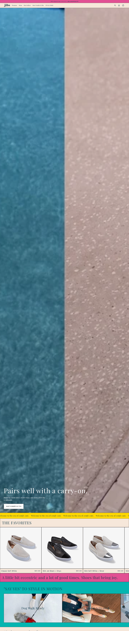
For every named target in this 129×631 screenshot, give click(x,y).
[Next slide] (123, 550)
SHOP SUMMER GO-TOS (13, 506)
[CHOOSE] (38, 565)
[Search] (115, 5)
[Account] (119, 5)
